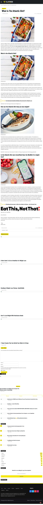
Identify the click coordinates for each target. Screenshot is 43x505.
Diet (2, 488)
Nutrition (2, 465)
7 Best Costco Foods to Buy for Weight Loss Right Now (16, 430)
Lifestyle (2, 456)
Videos (2, 453)
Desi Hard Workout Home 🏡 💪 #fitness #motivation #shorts (17, 418)
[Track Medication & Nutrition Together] (4, 442)
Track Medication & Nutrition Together (13, 440)
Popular (20, 395)
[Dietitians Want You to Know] (4, 447)
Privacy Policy (32, 500)
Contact (28, 500)
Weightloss (3, 454)
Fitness (2, 461)
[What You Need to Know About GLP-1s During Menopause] (4, 437)
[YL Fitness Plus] (8, 2)
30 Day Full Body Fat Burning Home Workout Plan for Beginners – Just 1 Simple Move (20, 413)
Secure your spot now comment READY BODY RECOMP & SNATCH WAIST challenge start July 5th (22, 408)
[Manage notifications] (40, 503)
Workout (2, 458)
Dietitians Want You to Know (11, 445)
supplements (3, 463)
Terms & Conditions (39, 500)
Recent (7, 395)
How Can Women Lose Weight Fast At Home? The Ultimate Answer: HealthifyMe (9, 389)
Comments (35, 395)
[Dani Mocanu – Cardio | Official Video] (4, 405)
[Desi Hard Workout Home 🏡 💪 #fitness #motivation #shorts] (4, 420)
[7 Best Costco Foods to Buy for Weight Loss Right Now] (4, 432)
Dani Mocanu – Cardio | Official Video (13, 403)
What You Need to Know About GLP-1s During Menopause (16, 435)
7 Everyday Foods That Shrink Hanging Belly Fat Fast (15, 426)
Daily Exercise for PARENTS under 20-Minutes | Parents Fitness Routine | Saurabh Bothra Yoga (22, 399)
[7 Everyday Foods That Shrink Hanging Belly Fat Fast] (4, 428)
